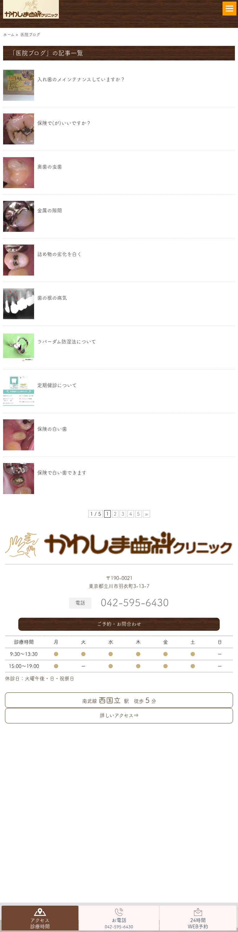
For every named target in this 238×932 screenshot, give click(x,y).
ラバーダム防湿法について (66, 341)
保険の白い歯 (52, 428)
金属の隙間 (49, 210)
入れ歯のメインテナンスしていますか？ (81, 79)
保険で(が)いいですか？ (64, 123)
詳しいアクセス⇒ (119, 715)
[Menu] (229, 8)
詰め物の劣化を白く (59, 254)
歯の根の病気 (52, 297)
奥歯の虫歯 (49, 166)
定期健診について (57, 385)
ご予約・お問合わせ (119, 623)
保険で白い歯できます (61, 472)
